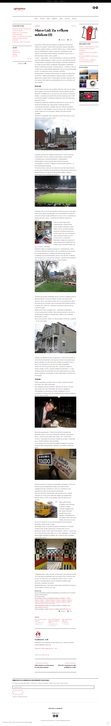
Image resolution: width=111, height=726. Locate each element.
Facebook (94, 7)
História (61, 18)
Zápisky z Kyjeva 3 (61, 600)
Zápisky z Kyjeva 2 (51, 600)
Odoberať (17, 692)
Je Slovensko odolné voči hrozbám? (21, 42)
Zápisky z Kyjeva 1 (40, 600)
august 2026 (15, 50)
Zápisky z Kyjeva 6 (56, 602)
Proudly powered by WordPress (48, 720)
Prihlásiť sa (49, 1)
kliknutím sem (67, 609)
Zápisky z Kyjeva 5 (45, 602)
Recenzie (74, 18)
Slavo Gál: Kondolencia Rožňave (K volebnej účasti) (54, 621)
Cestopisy (37, 26)
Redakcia (56, 1)
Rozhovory (67, 18)
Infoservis (42, 18)
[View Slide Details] (89, 33)
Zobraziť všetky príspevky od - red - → (47, 648)
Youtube (97, 7)
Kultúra (48, 18)
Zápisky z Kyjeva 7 (67, 602)
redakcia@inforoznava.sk (41, 607)
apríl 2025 (14, 56)
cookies (30, 722)
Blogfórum (54, 18)
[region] (89, 33)
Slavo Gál (44, 655)
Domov (36, 18)
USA (48, 655)
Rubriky (61, 1)
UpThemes (67, 720)
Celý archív (29, 58)
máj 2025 (14, 54)
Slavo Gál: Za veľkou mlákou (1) (51, 32)
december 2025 (16, 52)
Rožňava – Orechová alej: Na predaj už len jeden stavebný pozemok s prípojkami (22, 38)
